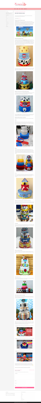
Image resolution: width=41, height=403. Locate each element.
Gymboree (22, 394)
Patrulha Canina (25, 367)
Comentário (16, 373)
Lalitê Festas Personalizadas (25, 320)
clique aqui (25, 336)
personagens (28, 367)
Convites (7, 18)
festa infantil (22, 367)
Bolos (15, 367)
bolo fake (19, 367)
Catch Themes (25, 402)
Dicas (6, 19)
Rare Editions (22, 400)
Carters (21, 393)
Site (15, 385)
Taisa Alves (25, 293)
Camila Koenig (25, 275)
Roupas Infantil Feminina (19, 402)
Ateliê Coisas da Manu (25, 199)
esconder (19, 18)
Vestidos (6, 25)
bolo (17, 367)
